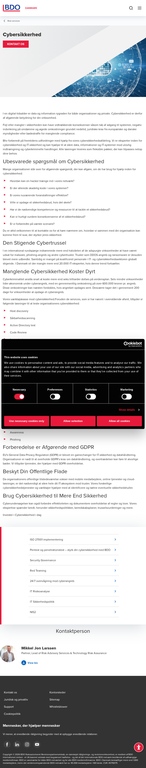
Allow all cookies (119, 420)
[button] (16, 44)
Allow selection (73, 420)
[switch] (55, 396)
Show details (127, 409)
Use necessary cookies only (26, 420)
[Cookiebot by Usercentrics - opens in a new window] (126, 344)
